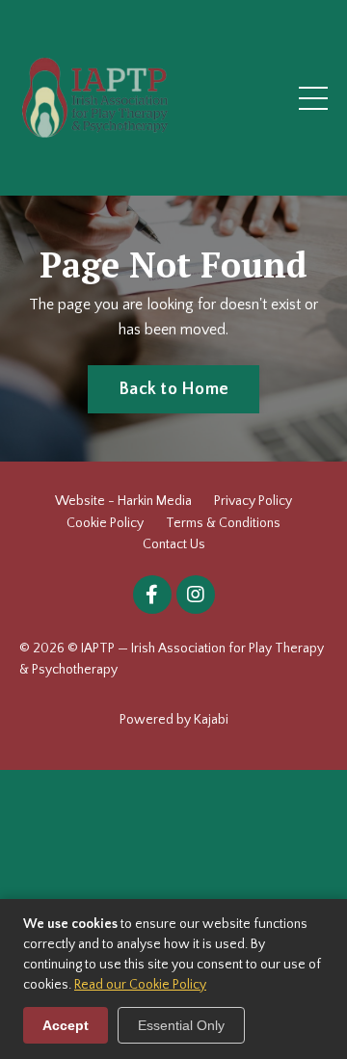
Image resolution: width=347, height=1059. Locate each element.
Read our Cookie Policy (140, 985)
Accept (65, 1025)
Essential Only (181, 1025)
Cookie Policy (105, 523)
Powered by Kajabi (174, 720)
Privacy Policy (253, 501)
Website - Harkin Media (123, 501)
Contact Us (174, 544)
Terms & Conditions (223, 523)
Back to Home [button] (173, 389)
